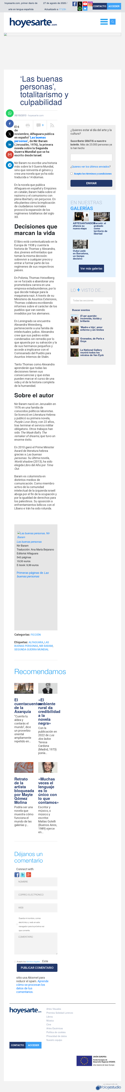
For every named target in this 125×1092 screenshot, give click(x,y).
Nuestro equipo (54, 1040)
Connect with (25, 869)
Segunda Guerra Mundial (31, 649)
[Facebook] (17, 874)
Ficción (36, 634)
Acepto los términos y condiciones (93, 173)
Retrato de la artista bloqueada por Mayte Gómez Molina (24, 790)
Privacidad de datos (56, 1036)
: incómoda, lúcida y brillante (91, 318)
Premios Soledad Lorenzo (59, 1012)
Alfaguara (36, 642)
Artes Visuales (53, 1008)
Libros (49, 1016)
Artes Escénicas (54, 1028)
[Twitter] (22, 874)
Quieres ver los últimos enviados (90, 166)
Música (50, 1020)
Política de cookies (56, 1032)
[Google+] (28, 874)
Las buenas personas (29, 541)
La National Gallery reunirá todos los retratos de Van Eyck (92, 352)
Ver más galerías (91, 268)
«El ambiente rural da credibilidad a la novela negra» (49, 711)
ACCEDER (113, 6)
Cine (48, 1024)
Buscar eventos (81, 310)
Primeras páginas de (33, 574)
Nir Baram (46, 645)
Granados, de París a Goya (92, 339)
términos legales (33, 962)
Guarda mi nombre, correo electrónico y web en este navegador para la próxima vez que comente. (31, 924)
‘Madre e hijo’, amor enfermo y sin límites (92, 328)
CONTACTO (99, 6)
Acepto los (28, 962)
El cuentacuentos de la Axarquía (28, 705)
